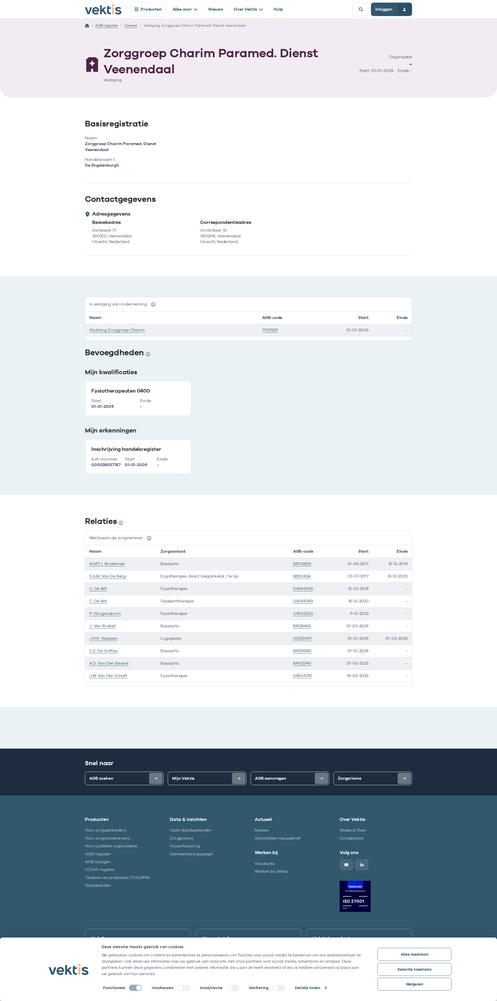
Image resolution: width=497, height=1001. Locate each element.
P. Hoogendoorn (105, 613)
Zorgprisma (181, 838)
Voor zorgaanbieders (105, 830)
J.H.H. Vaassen (103, 638)
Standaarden (98, 885)
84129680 (302, 650)
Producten (151, 9)
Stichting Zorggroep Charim (117, 330)
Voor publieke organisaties (111, 845)
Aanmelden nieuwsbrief (278, 838)
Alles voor (182, 9)
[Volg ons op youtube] (346, 864)
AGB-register (106, 25)
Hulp (278, 9)
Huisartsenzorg (185, 845)
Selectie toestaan (414, 969)
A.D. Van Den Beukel (108, 663)
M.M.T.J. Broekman (107, 563)
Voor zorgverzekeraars (107, 838)
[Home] (87, 25)
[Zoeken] (361, 9)
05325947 (302, 638)
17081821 (270, 330)
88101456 (302, 576)
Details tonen (307, 987)
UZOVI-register (100, 869)
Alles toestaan (414, 954)
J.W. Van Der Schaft (108, 675)
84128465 (302, 625)
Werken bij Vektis (271, 871)
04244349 (303, 588)
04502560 (303, 613)
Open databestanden (190, 830)
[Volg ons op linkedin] (362, 864)
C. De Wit (98, 588)
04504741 (302, 675)
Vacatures (265, 863)
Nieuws (215, 9)
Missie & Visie (353, 830)
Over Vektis (245, 9)
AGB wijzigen (98, 861)
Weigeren (414, 984)
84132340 (302, 663)
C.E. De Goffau (103, 650)
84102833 (302, 563)
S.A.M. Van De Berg (107, 576)
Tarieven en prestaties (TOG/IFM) (117, 877)
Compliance (351, 838)
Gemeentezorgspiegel (191, 853)
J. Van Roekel (102, 625)
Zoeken (130, 25)
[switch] (183, 988)
